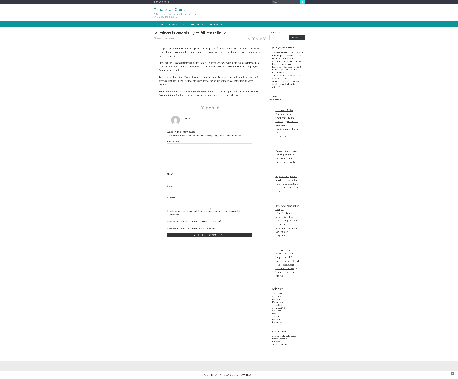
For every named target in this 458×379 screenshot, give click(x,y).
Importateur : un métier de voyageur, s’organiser (287, 232)
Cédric (160, 38)
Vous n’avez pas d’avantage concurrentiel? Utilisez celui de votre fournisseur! (286, 129)
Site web (171, 198)
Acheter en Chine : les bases (284, 336)
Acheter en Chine (170, 9)
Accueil (159, 24)
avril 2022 (276, 311)
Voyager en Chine (279, 344)
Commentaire (173, 141)
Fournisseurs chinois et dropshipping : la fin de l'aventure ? (286, 154)
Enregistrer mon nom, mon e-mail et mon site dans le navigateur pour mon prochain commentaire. (204, 212)
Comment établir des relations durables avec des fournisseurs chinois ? (285, 84)
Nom (170, 174)
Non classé (169, 38)
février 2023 (277, 302)
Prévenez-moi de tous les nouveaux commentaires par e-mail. (194, 221)
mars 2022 (276, 314)
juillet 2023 (277, 294)
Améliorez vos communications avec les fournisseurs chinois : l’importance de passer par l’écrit (288, 64)
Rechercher (274, 32)
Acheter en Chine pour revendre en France (287, 187)
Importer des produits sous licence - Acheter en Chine (286, 180)
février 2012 (277, 322)
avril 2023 (276, 296)
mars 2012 (276, 319)
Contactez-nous (216, 24)
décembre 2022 (278, 308)
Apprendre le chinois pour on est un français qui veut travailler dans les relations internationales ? (288, 56)
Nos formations (196, 24)
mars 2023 (276, 299)
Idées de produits (280, 339)
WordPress (220, 375)
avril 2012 (276, 316)
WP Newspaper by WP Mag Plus (240, 375)
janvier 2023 (277, 305)
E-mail (170, 186)
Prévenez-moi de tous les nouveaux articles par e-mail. (191, 228)
